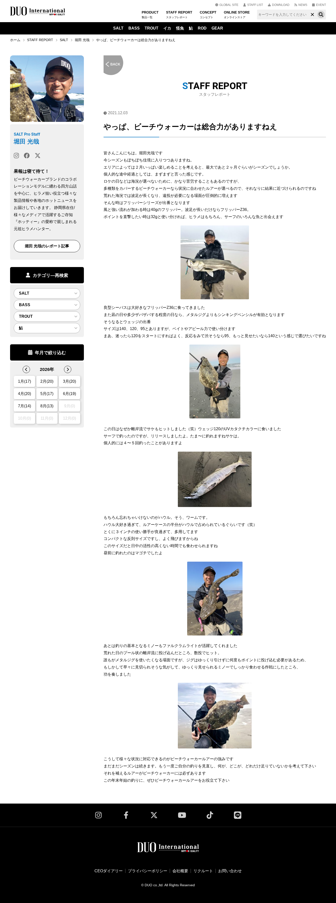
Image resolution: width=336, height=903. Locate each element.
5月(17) (46, 394)
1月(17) (24, 381)
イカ (167, 28)
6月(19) (69, 394)
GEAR (217, 28)
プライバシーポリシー (147, 871)
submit (321, 14)
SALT (118, 28)
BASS (134, 28)
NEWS (302, 5)
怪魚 (180, 28)
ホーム (15, 40)
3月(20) (69, 381)
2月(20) (46, 381)
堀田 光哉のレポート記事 (47, 246)
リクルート (203, 871)
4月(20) (24, 394)
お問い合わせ (230, 871)
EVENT (321, 5)
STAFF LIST (255, 5)
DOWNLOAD (281, 5)
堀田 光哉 (82, 40)
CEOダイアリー (108, 871)
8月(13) (46, 406)
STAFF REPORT (40, 40)
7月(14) (24, 406)
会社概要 (180, 871)
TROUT (151, 28)
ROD (202, 28)
